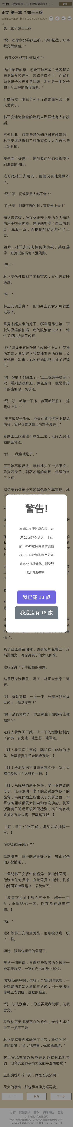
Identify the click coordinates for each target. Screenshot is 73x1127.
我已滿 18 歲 (36, 597)
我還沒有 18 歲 (36, 612)
